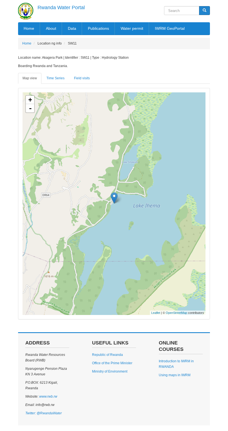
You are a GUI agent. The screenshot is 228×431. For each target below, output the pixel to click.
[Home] (25, 11)
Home (29, 28)
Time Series (55, 78)
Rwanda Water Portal (61, 7)
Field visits (82, 78)
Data (72, 28)
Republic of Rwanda (107, 355)
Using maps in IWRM (174, 375)
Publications (98, 28)
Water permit (132, 28)
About (51, 28)
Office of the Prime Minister (112, 363)
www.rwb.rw (47, 396)
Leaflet (155, 312)
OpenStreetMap (176, 312)
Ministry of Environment (109, 371)
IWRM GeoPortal (170, 28)
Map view (30, 78)
